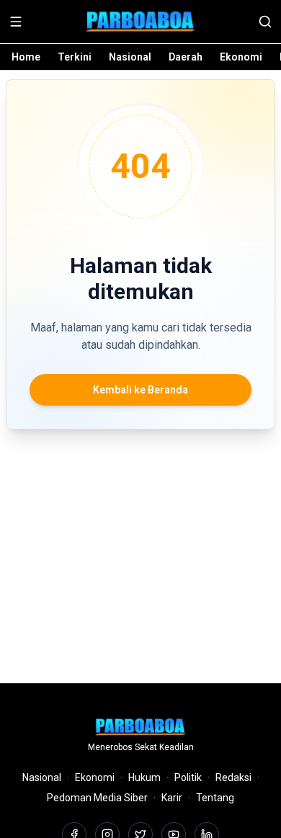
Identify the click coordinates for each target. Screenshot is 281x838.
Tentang (215, 797)
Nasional (130, 57)
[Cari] (265, 21)
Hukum (144, 777)
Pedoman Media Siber (97, 797)
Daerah (185, 57)
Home (26, 57)
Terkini (75, 57)
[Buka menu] (16, 21)
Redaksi (233, 777)
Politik (188, 777)
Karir (171, 797)
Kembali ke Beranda (140, 390)
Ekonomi (241, 57)
